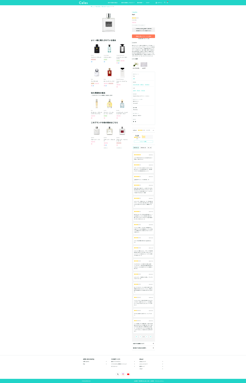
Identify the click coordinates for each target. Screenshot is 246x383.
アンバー (138, 90)
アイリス (143, 90)
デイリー (139, 115)
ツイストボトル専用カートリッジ (119, 364)
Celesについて (142, 361)
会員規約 (152, 381)
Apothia (135, 12)
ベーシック (135, 103)
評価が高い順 (136, 147)
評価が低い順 (143, 147)
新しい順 (149, 147)
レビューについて (143, 364)
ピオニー (142, 84)
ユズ (134, 78)
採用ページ (142, 366)
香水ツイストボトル (115, 361)
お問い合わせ (86, 361)
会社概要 (136, 381)
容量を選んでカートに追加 (143, 36)
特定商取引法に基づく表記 (144, 381)
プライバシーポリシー (159, 381)
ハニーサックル (136, 84)
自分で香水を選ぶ (113, 2)
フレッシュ (135, 109)
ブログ (148, 2)
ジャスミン (147, 84)
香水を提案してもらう (127, 2)
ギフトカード (114, 366)
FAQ (84, 364)
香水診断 (139, 2)
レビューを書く (143, 141)
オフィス (135, 115)
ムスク (134, 90)
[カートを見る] (167, 3)
